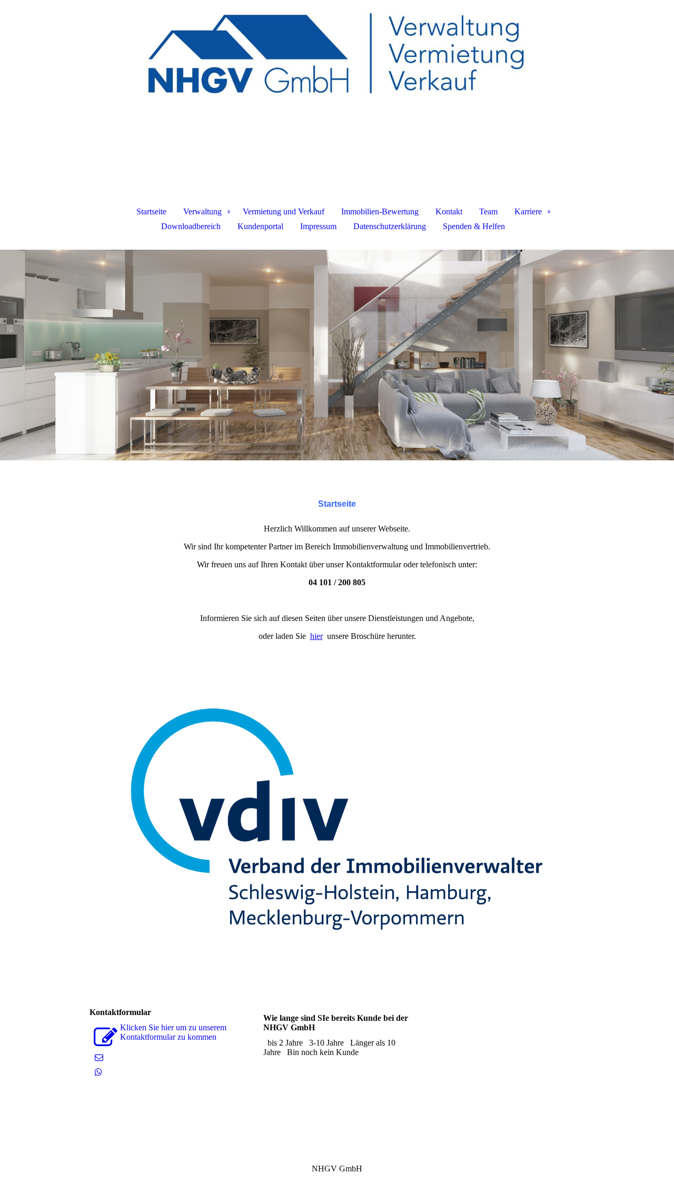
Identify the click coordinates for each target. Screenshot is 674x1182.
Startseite (151, 211)
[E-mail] (99, 1057)
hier (316, 636)
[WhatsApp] (98, 1072)
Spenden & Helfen (474, 226)
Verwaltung (202, 211)
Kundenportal (260, 226)
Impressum (318, 226)
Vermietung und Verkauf (283, 211)
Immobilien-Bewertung (380, 211)
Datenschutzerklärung (389, 226)
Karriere (528, 211)
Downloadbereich (191, 226)
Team (488, 211)
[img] (337, 52)
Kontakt (448, 211)
